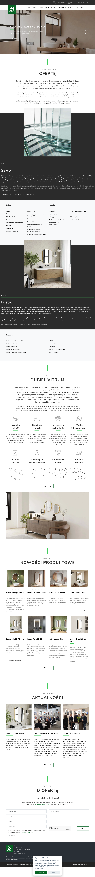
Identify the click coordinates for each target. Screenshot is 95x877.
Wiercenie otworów (12, 231)
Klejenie (8, 225)
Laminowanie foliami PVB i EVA (35, 225)
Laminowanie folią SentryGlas (36, 234)
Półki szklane (52, 344)
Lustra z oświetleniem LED (14, 341)
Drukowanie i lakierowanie (14, 222)
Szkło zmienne (31, 222)
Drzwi (71, 214)
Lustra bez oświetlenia (13, 344)
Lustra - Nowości (54, 352)
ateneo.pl (86, 864)
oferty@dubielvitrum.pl (42, 804)
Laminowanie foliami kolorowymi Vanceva (33, 230)
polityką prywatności (27, 832)
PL (82, 7)
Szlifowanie (9, 228)
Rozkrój (8, 211)
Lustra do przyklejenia (13, 349)
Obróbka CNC (10, 217)
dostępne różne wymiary (79, 610)
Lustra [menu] (53, 7)
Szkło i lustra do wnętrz (77, 220)
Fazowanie (9, 214)
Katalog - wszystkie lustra (57, 349)
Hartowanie (31, 219)
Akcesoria (52, 346)
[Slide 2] (85, 33)
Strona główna (31, 7)
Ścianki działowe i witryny (78, 211)
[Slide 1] (85, 30)
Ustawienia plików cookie (26, 864)
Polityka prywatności (12, 864)
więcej (14, 39)
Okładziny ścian (74, 217)
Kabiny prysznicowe (55, 217)
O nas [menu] (41, 7)
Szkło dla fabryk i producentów (53, 223)
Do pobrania (62, 7)
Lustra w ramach (11, 346)
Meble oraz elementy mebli (57, 220)
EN (87, 7)
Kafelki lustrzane (54, 341)
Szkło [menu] (47, 7)
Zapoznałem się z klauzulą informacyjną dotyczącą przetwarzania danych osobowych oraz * (26, 831)
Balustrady (52, 211)
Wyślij (82, 828)
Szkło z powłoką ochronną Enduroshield (35, 215)
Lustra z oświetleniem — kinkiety (16, 352)
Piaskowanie (31, 211)
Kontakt (70, 7)
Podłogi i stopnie (54, 214)
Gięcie (8, 220)
